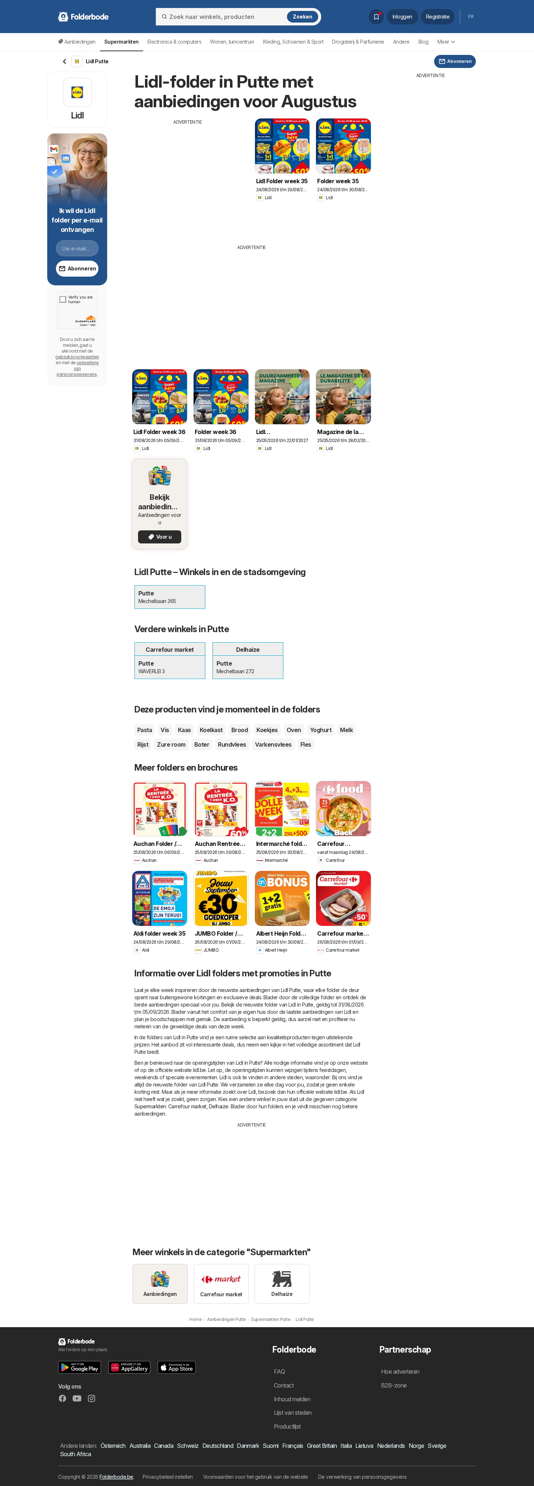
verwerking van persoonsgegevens (78, 368)
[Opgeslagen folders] (376, 16)
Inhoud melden (292, 1399)
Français (292, 1445)
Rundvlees (232, 744)
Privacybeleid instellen (168, 1477)
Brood (239, 730)
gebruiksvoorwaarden (77, 357)
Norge (416, 1445)
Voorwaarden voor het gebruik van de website (255, 1477)
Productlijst (287, 1426)
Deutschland (217, 1445)
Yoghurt (320, 730)
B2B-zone (394, 1385)
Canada (163, 1445)
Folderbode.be (116, 1477)
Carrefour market (187, 1106)
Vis (165, 730)
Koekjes (267, 730)
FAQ (279, 1371)
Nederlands (391, 1445)
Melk (346, 730)
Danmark (248, 1445)
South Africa (75, 1454)
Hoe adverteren (400, 1371)
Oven (294, 730)
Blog (423, 42)
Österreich (113, 1445)
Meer (443, 42)
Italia (346, 1445)
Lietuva (364, 1445)
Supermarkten (150, 1106)
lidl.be (199, 1070)
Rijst (142, 744)
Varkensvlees (273, 744)
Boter (201, 744)
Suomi (270, 1445)
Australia (139, 1445)
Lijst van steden (293, 1412)
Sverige (437, 1445)
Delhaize (218, 1106)
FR (470, 16)
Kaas (184, 730)
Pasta (144, 730)
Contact (284, 1385)
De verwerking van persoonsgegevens (362, 1477)
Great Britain (322, 1445)
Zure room (171, 744)
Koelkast (211, 730)
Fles (305, 744)
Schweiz (187, 1445)
